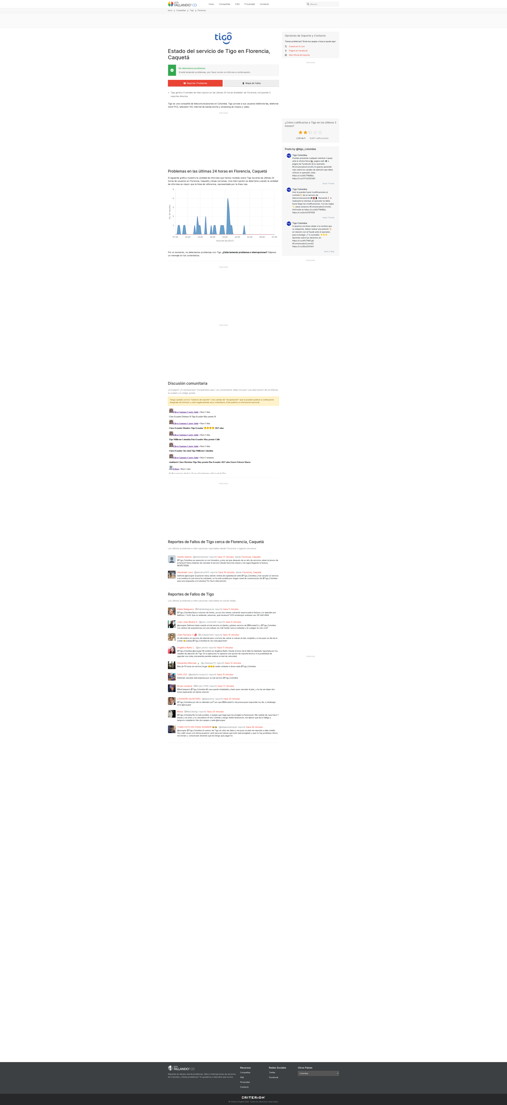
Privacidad (250, 4)
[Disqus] (223, 441)
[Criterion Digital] (253, 1097)
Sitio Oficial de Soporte (299, 55)
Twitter (272, 1072)
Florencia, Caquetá (250, 557)
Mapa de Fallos (253, 83)
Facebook (273, 1077)
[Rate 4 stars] (315, 132)
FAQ (237, 4)
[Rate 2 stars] (305, 132)
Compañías (224, 4)
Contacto (264, 4)
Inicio (211, 4)
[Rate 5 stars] (320, 132)
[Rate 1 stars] (300, 132)
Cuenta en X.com (297, 46)
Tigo (192, 10)
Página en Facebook (298, 50)
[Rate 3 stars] (310, 132)
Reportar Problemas (197, 83)
